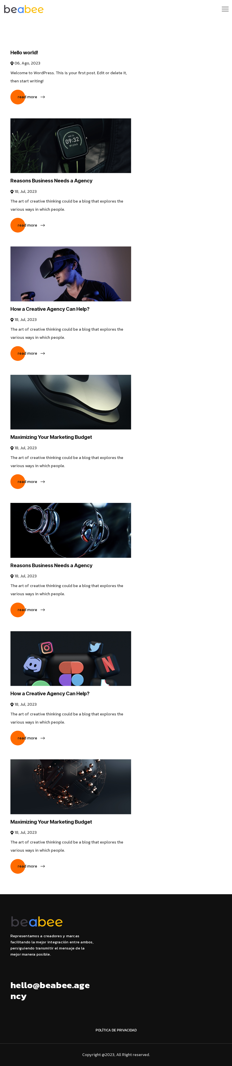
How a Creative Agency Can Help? (49, 309)
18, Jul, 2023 (25, 191)
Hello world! (24, 52)
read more (27, 97)
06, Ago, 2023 (27, 63)
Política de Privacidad (116, 1030)
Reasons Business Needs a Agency (51, 181)
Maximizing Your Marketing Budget (51, 437)
